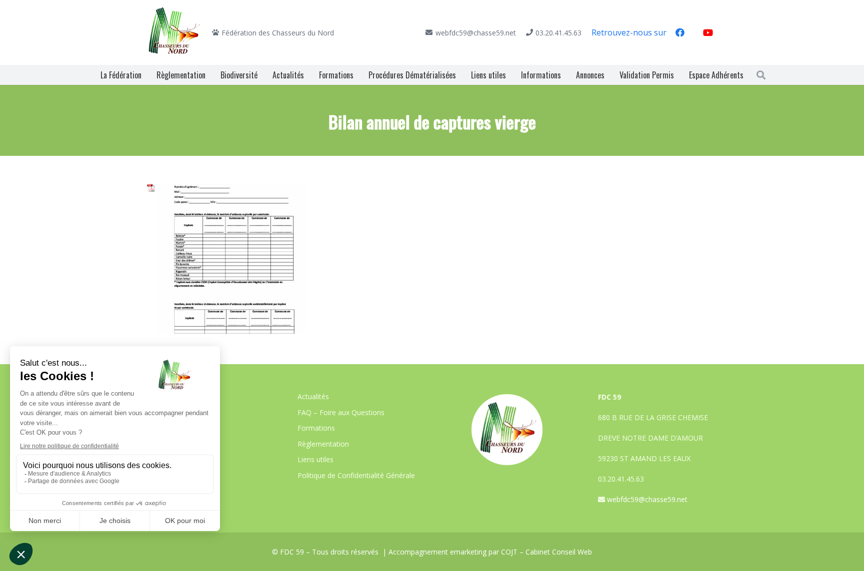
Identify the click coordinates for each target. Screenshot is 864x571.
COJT (509, 552)
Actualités (313, 396)
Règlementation (323, 444)
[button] (761, 74)
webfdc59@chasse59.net (647, 499)
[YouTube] (708, 32)
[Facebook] (680, 32)
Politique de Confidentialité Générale (356, 475)
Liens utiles (316, 459)
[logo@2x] (174, 32)
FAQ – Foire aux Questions (341, 412)
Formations (316, 428)
